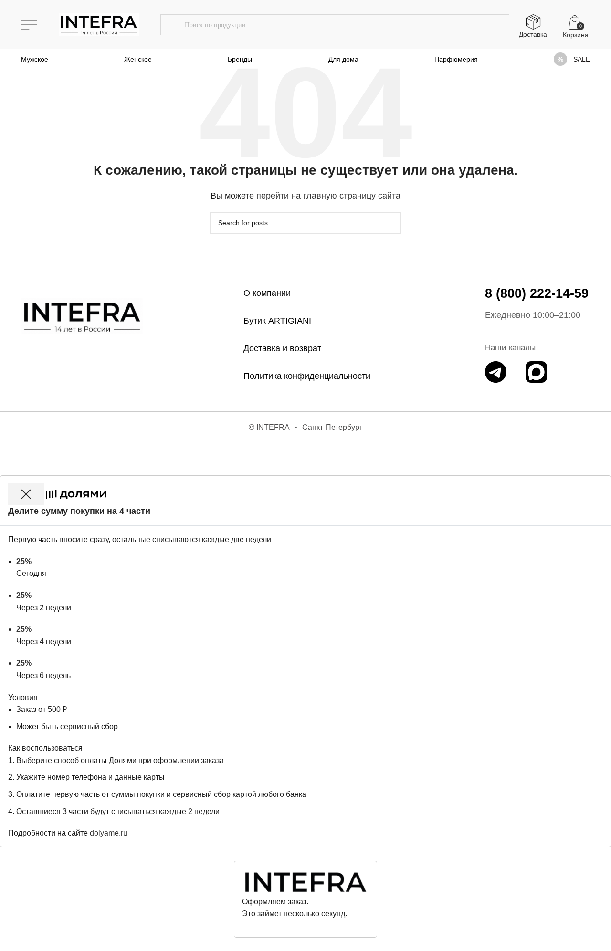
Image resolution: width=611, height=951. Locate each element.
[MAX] (536, 372)
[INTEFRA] (82, 316)
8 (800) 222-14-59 (537, 293)
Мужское (34, 59)
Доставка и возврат (282, 348)
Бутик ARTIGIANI (277, 320)
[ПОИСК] (172, 24)
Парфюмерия (456, 59)
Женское (138, 59)
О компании (267, 293)
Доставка (533, 34)
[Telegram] (495, 372)
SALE (581, 59)
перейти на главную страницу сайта (328, 195)
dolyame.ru (108, 833)
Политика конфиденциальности (306, 376)
